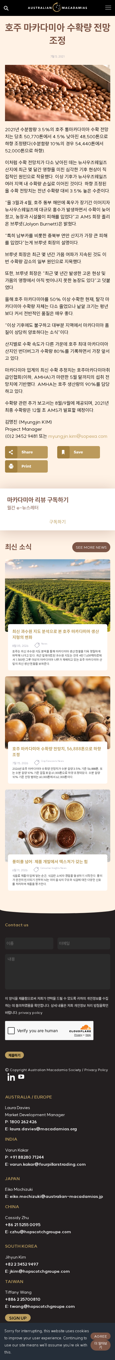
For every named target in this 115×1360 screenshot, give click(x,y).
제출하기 (14, 1055)
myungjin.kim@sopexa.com (77, 436)
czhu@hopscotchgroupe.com (40, 1231)
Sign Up (18, 1318)
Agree (100, 1336)
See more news (91, 547)
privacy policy (30, 1012)
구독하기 (57, 522)
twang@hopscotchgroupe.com (42, 1306)
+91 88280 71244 (27, 1157)
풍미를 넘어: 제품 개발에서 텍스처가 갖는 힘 (50, 861)
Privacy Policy (96, 1070)
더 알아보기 (100, 1345)
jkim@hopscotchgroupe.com (40, 1271)
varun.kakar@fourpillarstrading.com (48, 1164)
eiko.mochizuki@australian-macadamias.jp (56, 1196)
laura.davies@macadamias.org (43, 1129)
